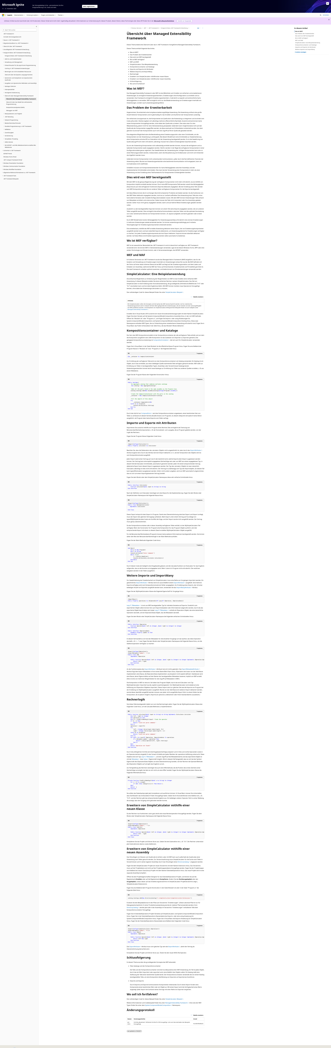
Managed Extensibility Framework (137, 309)
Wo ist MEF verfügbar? (301, 38)
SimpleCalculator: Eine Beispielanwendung (307, 42)
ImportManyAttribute (183, 587)
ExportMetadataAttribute (190, 669)
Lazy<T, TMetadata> (133, 605)
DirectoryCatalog (183, 862)
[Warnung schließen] (327, 3)
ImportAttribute (195, 450)
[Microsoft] (3, 15)
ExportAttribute (179, 583)
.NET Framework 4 (153, 28)
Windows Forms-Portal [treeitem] (9, 157)
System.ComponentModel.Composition (158, 1005)
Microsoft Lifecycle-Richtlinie (164, 21)
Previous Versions (136, 28)
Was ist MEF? (299, 31)
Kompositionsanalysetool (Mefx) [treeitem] (15, 107)
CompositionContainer (160, 340)
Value (145, 759)
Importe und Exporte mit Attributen (305, 47)
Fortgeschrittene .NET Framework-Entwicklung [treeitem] (18, 56)
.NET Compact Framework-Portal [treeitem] (12, 160)
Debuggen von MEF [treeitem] (11, 110)
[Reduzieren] (36, 26)
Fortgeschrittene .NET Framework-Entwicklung (174, 28)
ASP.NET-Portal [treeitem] (7, 153)
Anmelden (326, 15)
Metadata (135, 759)
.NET (145, 28)
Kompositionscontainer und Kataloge (306, 45)
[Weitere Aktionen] (202, 28)
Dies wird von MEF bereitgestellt (304, 36)
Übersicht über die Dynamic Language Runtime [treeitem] (18, 75)
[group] (165, 658)
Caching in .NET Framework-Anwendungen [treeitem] (17, 68)
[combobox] (19, 30)
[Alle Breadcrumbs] (128, 28)
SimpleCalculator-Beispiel (174, 292)
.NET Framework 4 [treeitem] (8, 34)
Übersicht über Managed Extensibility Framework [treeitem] (21, 99)
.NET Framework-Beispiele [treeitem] (11, 179)
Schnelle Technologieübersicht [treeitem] (12, 37)
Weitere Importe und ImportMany (305, 49)
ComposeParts (146, 413)
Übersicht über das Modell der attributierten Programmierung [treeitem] (19, 103)
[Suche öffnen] (320, 15)
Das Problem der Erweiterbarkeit (304, 33)
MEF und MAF (299, 40)
